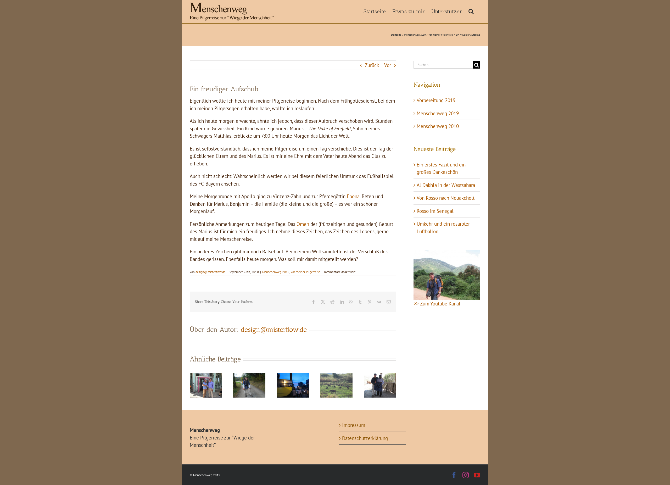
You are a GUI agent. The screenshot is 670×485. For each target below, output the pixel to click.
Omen (303, 224)
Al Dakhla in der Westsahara (446, 185)
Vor (387, 65)
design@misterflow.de (210, 272)
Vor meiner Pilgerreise (305, 272)
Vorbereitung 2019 (436, 100)
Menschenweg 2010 (275, 272)
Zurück (372, 65)
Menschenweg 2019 (438, 113)
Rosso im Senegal (435, 211)
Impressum (353, 425)
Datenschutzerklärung (365, 438)
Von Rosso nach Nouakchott (445, 198)
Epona (353, 196)
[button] (471, 11)
